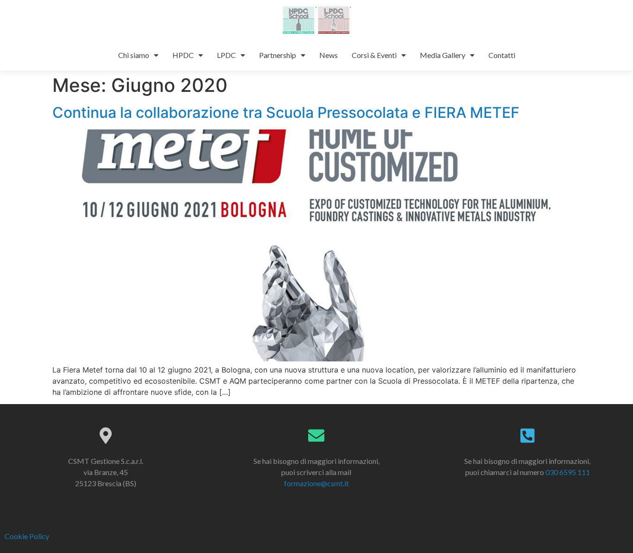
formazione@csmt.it (316, 483)
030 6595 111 (567, 472)
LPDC (226, 55)
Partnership (277, 55)
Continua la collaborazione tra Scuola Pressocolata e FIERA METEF (285, 112)
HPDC (183, 55)
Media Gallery (442, 55)
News (328, 55)
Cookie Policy (27, 536)
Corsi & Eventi (374, 55)
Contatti (501, 55)
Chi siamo (133, 55)
